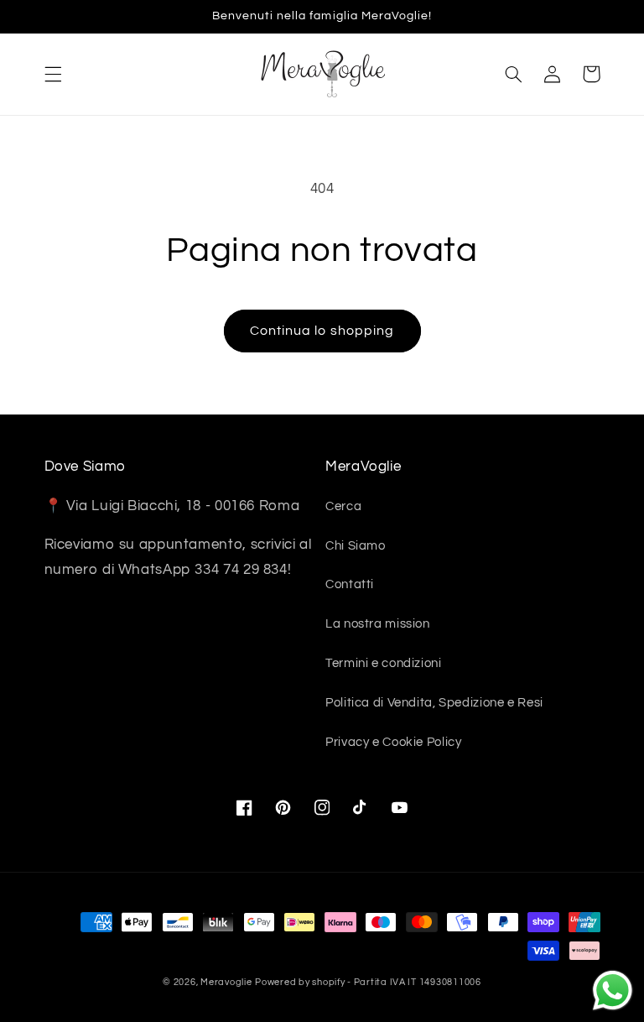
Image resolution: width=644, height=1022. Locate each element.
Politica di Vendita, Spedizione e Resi (434, 702)
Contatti (349, 584)
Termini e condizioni (383, 663)
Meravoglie (226, 982)
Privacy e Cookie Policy (393, 742)
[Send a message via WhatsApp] (612, 990)
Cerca (343, 506)
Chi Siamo (355, 546)
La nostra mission (377, 624)
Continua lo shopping (322, 330)
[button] (53, 74)
